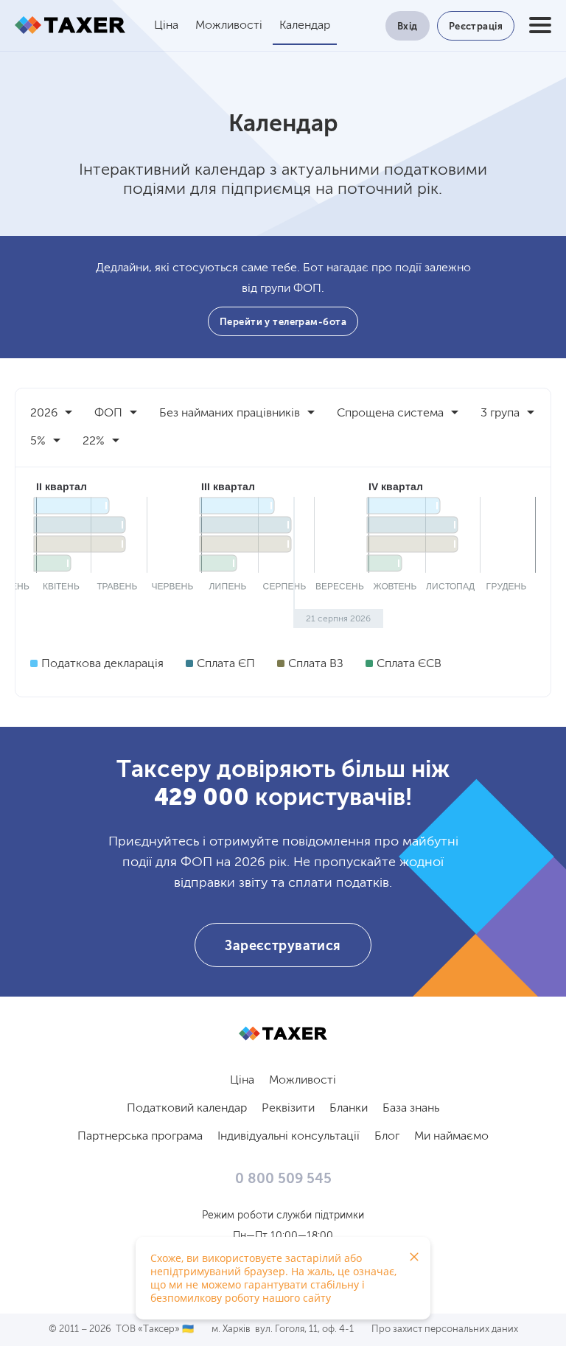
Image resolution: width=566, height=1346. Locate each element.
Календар (304, 26)
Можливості (228, 26)
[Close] (414, 1257)
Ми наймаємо (451, 1137)
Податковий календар (187, 1109)
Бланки (348, 1109)
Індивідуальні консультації (288, 1137)
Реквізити (288, 1109)
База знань (410, 1109)
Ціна (166, 26)
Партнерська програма (140, 1137)
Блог (386, 1137)
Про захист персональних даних (444, 1329)
